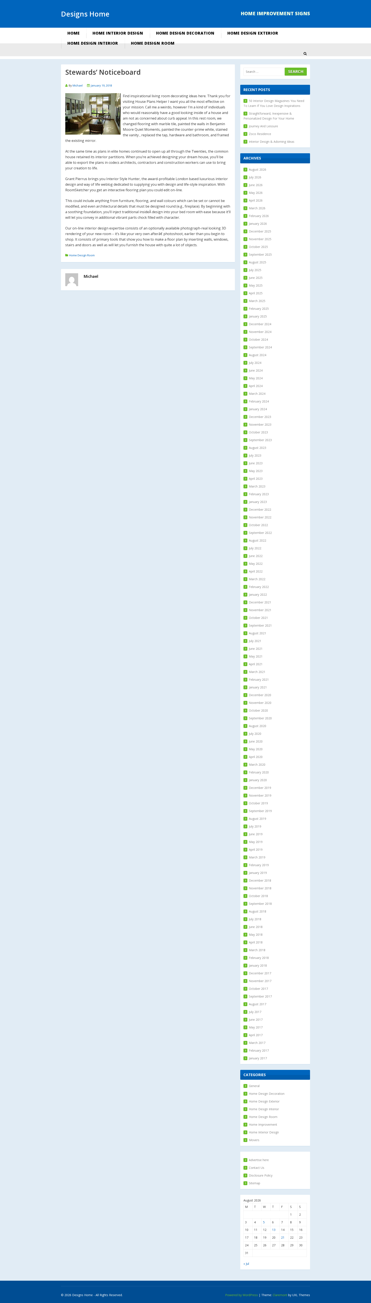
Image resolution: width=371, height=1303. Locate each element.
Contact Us (256, 1168)
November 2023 (260, 424)
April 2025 (256, 293)
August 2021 (257, 633)
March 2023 (257, 486)
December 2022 (260, 509)
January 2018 (258, 965)
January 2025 (258, 316)
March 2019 (257, 857)
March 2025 (257, 301)
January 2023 (258, 502)
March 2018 (257, 950)
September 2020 (260, 718)
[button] (305, 54)
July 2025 (255, 270)
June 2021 (256, 649)
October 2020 (258, 710)
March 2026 (257, 208)
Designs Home (85, 13)
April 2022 (256, 571)
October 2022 (258, 525)
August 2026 (257, 169)
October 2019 (258, 803)
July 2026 (255, 177)
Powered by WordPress (241, 1295)
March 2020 (257, 764)
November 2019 (260, 795)
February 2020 (259, 772)
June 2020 (256, 741)
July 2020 (255, 734)
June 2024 (256, 370)
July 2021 (255, 641)
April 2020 (256, 757)
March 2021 (257, 672)
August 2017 (257, 1004)
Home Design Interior (92, 43)
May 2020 (256, 749)
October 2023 (258, 432)
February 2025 (259, 309)
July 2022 (255, 548)
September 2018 (260, 904)
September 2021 (260, 625)
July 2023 (255, 455)
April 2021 (256, 664)
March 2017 (257, 1043)
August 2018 (257, 911)
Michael (78, 85)
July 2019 (255, 826)
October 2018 (258, 896)
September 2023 (260, 440)
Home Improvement (263, 1124)
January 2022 (258, 594)
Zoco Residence (260, 134)
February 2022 (259, 587)
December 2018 (260, 880)
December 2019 (260, 788)
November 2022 (260, 517)
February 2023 (259, 494)
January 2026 (258, 224)
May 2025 (256, 285)
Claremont (280, 1295)
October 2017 (258, 989)
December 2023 (260, 417)
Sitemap (254, 1183)
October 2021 (258, 618)
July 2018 (255, 919)
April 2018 (256, 942)
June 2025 (256, 278)
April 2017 (256, 1035)
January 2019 (258, 873)
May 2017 (256, 1027)
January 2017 (258, 1058)
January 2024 (258, 409)
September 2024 (260, 347)
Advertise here (259, 1160)
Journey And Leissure (263, 126)
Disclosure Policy (260, 1175)
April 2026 (256, 200)
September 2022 (260, 533)
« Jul (246, 1264)
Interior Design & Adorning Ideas (271, 142)
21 (282, 1237)
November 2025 (260, 239)
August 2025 (257, 262)
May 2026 (256, 193)
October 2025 (258, 247)
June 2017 (256, 1019)
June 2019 (256, 834)
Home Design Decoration (185, 33)
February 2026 (259, 216)
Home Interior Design (118, 33)
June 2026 (256, 185)
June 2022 (256, 556)
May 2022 (256, 564)
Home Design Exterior (252, 33)
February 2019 (259, 865)
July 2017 (255, 1012)
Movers (254, 1140)
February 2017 (259, 1050)
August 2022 (257, 540)
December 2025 (260, 231)
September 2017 (260, 996)
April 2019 (256, 849)
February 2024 (259, 401)
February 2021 (259, 679)
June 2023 (256, 463)
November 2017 (260, 981)
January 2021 (258, 687)
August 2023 (257, 448)
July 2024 (255, 363)
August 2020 (257, 726)
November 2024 (260, 332)
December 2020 (260, 695)
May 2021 (256, 656)
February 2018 (259, 958)
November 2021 (260, 610)
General (254, 1086)
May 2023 (256, 471)
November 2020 (260, 703)
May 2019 (256, 842)
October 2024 (258, 339)
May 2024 (256, 378)
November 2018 (260, 888)
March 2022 (257, 579)
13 (273, 1230)
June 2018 (256, 927)
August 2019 (257, 819)
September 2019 (260, 811)
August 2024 (257, 355)
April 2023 (256, 479)
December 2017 (260, 973)
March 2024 (257, 394)
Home (73, 33)
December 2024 (260, 324)
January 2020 (258, 780)
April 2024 (256, 386)
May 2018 (256, 934)
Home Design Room (153, 43)
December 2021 (260, 602)
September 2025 (260, 254)
